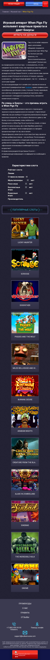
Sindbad (29, 87)
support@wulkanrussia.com (25, 636)
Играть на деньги (25, 35)
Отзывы (25, 617)
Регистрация (14, 4)
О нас (25, 608)
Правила (25, 613)
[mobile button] (45, 4)
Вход (36, 4)
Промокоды (25, 604)
